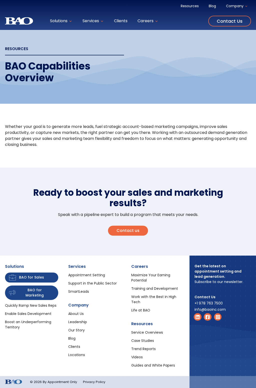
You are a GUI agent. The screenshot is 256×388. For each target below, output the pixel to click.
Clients (121, 21)
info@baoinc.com (210, 309)
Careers (146, 21)
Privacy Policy (94, 382)
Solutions (59, 21)
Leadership (77, 321)
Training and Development (154, 288)
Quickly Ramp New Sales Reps (30, 305)
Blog (212, 5)
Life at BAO (140, 310)
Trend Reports (143, 348)
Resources (190, 5)
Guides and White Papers (153, 365)
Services (91, 21)
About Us (76, 313)
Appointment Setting (86, 275)
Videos (137, 357)
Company (235, 5)
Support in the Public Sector (92, 283)
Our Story (76, 330)
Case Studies (142, 340)
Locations (76, 354)
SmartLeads (78, 291)
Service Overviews (147, 332)
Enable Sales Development (28, 313)
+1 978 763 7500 (208, 303)
